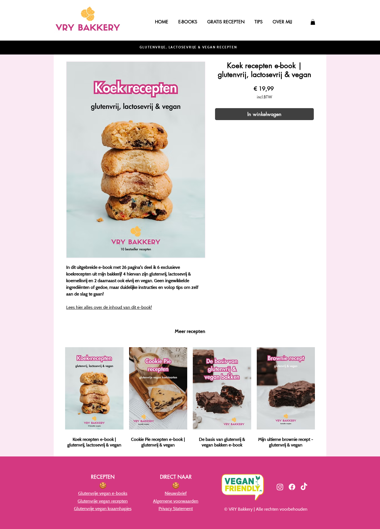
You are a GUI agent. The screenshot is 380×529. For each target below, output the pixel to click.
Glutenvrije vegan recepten (103, 501)
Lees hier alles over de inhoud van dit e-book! (109, 307)
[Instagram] (280, 487)
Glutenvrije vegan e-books (102, 493)
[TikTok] (304, 487)
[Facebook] (292, 487)
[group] (190, 396)
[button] (312, 22)
